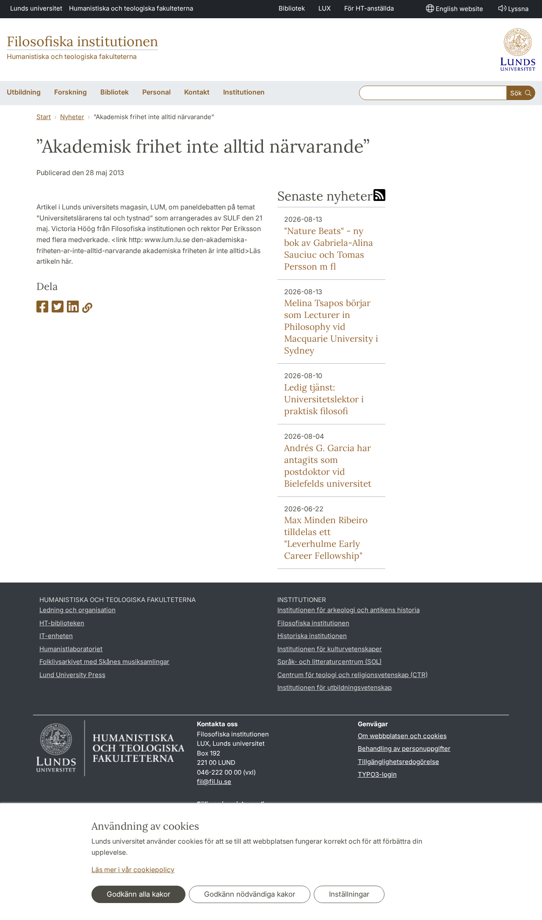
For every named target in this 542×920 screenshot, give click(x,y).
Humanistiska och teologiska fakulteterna (131, 8)
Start (43, 117)
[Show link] (87, 309)
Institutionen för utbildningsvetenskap (334, 687)
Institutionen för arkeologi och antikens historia (348, 610)
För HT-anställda (369, 8)
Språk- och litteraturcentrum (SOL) (329, 662)
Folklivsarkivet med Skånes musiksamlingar (104, 662)
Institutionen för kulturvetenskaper (329, 649)
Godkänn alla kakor (138, 894)
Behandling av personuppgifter (404, 748)
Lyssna (518, 9)
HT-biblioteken (61, 623)
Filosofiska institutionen (82, 41)
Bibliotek (292, 8)
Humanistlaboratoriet (70, 649)
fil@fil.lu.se (214, 782)
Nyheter (72, 117)
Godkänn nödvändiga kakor (249, 894)
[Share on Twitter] (58, 309)
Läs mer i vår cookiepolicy (132, 869)
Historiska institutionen (312, 636)
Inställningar (349, 894)
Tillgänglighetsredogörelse (398, 762)
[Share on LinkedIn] (73, 309)
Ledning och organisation (77, 610)
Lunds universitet (36, 8)
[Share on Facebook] (42, 309)
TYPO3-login (377, 774)
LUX (324, 8)
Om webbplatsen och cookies (402, 736)
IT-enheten (56, 636)
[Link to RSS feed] (379, 196)
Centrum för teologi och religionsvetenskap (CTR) (352, 675)
